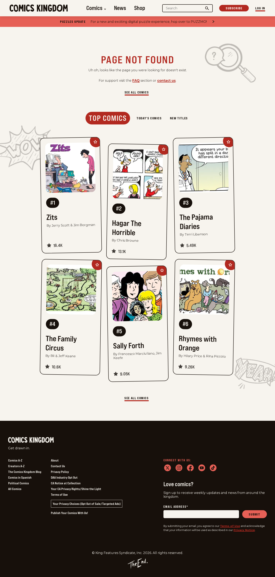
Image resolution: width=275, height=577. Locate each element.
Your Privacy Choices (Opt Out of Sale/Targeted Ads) (87, 504)
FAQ (136, 80)
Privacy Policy (60, 472)
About (55, 460)
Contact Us (58, 466)
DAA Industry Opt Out (64, 477)
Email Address (175, 507)
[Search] (207, 8)
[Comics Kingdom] (31, 440)
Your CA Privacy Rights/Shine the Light (76, 489)
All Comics (14, 489)
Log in (260, 8)
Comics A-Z (15, 460)
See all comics (137, 92)
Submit (254, 514)
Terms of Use (59, 494)
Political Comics (18, 483)
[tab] (107, 118)
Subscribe (234, 8)
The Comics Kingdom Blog (24, 472)
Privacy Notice (244, 530)
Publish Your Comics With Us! (69, 513)
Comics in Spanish (20, 477)
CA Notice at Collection (66, 483)
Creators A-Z (16, 466)
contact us (166, 80)
